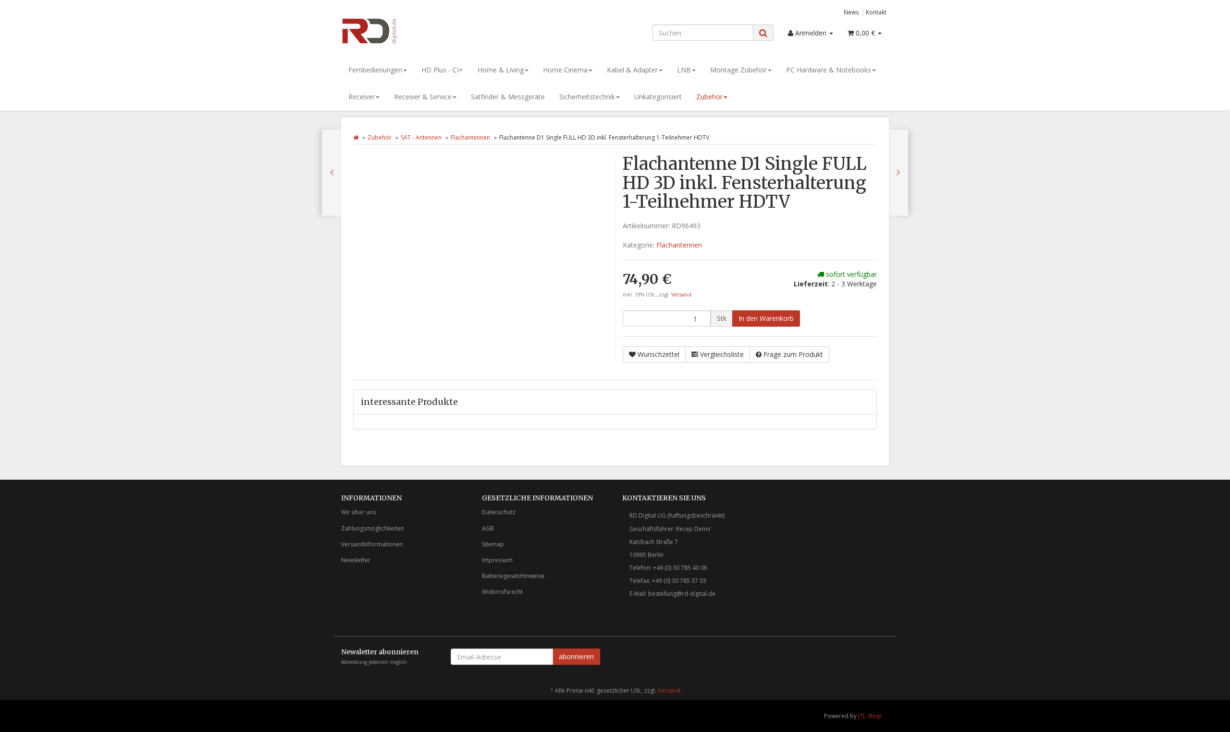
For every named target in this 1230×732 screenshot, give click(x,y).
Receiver (361, 96)
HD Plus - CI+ (442, 69)
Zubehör (709, 96)
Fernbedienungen (375, 69)
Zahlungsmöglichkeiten (372, 528)
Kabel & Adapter (632, 69)
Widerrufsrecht (502, 592)
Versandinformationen (372, 544)
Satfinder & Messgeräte (508, 96)
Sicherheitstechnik (587, 96)
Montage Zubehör (738, 69)
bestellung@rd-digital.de (681, 594)
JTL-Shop (870, 716)
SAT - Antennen (421, 137)
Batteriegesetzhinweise (513, 576)
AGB (488, 528)
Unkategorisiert (658, 96)
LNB (684, 69)
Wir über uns (358, 512)
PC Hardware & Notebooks (828, 69)
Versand (681, 294)
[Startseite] (355, 137)
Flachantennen (470, 137)
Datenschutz (499, 512)
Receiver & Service (423, 96)
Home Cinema (565, 69)
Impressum (497, 560)
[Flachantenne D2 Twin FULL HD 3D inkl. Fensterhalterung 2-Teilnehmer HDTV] (898, 173)
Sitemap (493, 544)
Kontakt (876, 12)
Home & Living (501, 69)
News (851, 12)
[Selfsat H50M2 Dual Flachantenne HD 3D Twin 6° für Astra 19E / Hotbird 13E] (331, 173)
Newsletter (355, 560)
